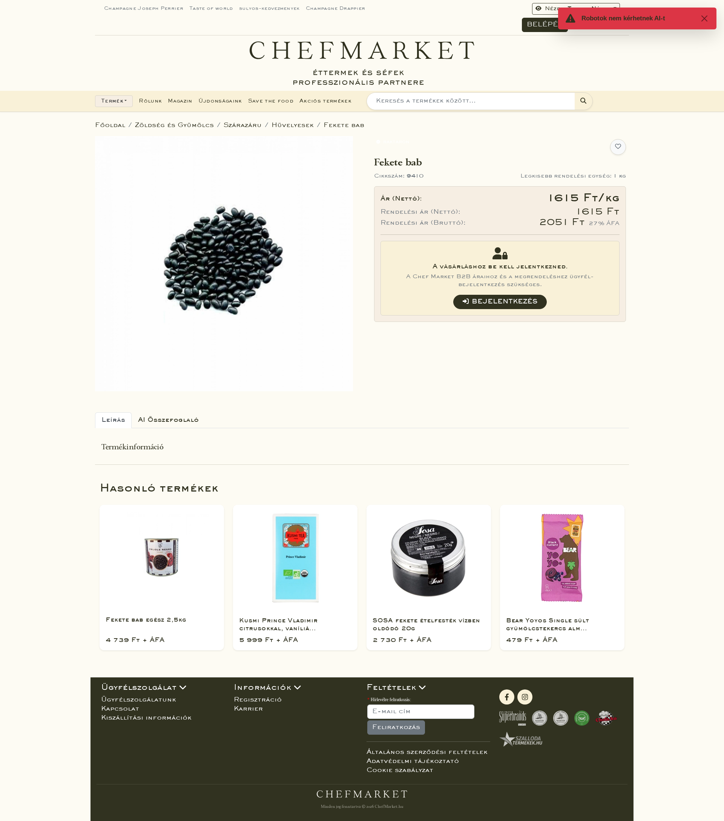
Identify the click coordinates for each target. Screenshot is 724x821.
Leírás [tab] (113, 420)
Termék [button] (112, 101)
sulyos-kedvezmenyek (269, 8)
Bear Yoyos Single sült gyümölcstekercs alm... (547, 625)
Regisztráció (258, 700)
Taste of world (211, 8)
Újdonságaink (220, 101)
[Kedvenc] (618, 147)
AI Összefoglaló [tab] (168, 420)
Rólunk (150, 101)
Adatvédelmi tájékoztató (413, 761)
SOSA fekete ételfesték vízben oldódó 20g (426, 625)
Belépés (545, 25)
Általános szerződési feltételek (427, 752)
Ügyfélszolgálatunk (138, 700)
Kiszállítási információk (146, 718)
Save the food (270, 101)
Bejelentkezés (504, 302)
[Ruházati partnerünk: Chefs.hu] (606, 718)
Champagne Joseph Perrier (143, 8)
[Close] (704, 18)
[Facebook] (506, 697)
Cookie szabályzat (400, 770)
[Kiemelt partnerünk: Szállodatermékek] (520, 739)
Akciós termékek (325, 101)
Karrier (248, 709)
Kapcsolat (120, 709)
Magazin (180, 101)
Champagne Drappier (335, 8)
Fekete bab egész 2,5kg (146, 620)
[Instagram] (524, 697)
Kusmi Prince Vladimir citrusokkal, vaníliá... (278, 625)
